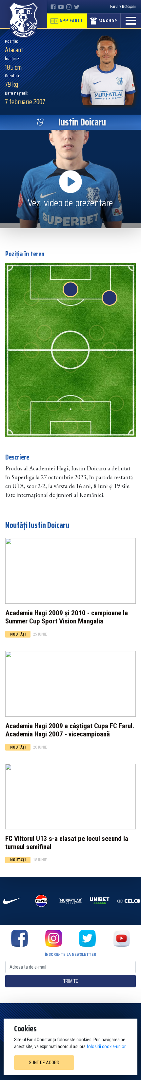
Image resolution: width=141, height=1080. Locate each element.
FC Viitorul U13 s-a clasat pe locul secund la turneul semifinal (66, 843)
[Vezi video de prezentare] (70, 179)
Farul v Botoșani (123, 6)
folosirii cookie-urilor (106, 1046)
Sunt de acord (44, 1062)
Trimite (70, 981)
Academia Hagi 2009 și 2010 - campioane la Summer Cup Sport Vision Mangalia (66, 617)
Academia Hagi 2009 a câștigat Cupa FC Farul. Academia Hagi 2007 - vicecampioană (69, 730)
